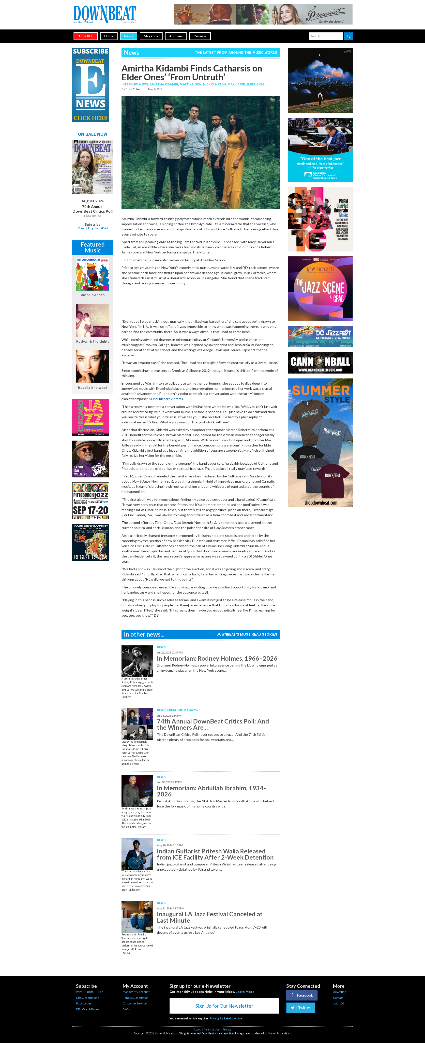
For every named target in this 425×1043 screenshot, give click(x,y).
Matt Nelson (190, 84)
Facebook (303, 995)
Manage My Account (136, 992)
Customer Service (135, 1003)
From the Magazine (183, 710)
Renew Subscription (136, 998)
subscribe (85, 36)
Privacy (227, 1029)
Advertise (339, 992)
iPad (104, 228)
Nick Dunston (214, 84)
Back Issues (83, 1003)
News (128, 36)
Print (82, 228)
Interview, (130, 84)
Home (108, 36)
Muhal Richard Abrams (166, 399)
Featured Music (92, 247)
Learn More (245, 992)
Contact (338, 998)
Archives (176, 36)
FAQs (126, 1009)
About (197, 1029)
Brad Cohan (133, 89)
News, (144, 84)
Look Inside (92, 216)
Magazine (151, 36)
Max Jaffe (236, 84)
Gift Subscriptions (87, 998)
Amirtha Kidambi (164, 84)
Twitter (303, 1007)
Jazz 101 (338, 1003)
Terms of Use (211, 1029)
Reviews (200, 36)
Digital (93, 228)
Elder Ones (255, 84)
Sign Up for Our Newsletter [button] (224, 1006)
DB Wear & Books (88, 1009)
